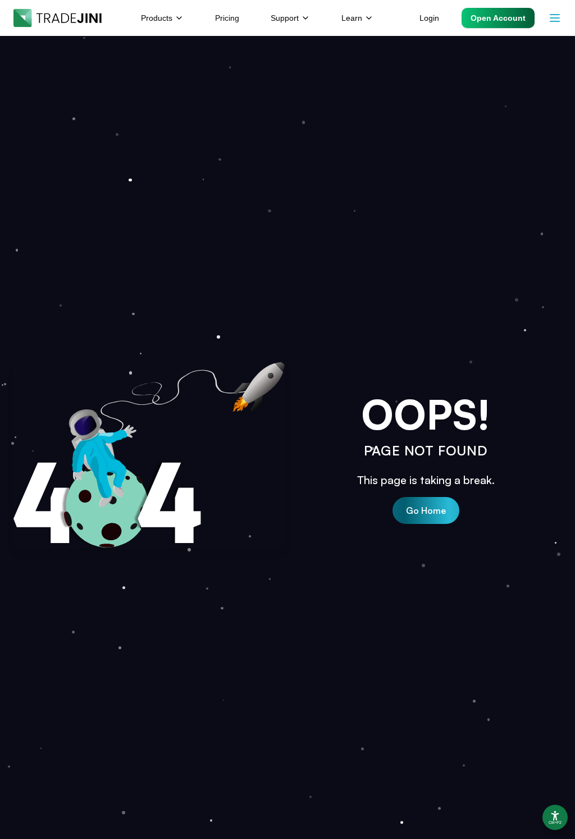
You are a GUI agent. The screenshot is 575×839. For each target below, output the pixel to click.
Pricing (227, 17)
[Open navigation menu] (555, 18)
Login (429, 17)
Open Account (498, 17)
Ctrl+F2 (555, 822)
